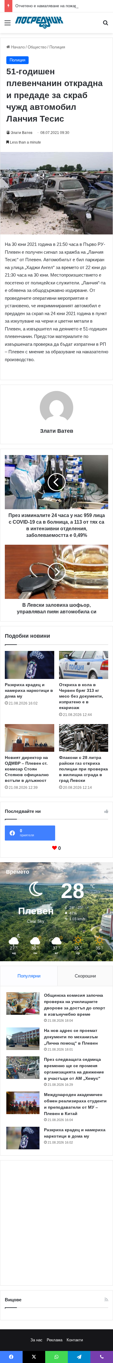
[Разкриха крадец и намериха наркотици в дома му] (29, 665)
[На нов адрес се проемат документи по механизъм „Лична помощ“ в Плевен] (22, 1038)
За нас (36, 1340)
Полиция (57, 47)
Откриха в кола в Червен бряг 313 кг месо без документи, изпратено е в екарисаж (81, 696)
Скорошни (85, 975)
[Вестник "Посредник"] (39, 23)
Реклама (54, 1340)
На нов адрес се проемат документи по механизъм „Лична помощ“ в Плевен (71, 1036)
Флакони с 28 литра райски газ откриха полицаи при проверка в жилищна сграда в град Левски (83, 769)
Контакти (75, 1340)
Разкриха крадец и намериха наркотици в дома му (29, 690)
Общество (37, 47)
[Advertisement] (56, 1222)
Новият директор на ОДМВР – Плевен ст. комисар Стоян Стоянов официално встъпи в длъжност (27, 769)
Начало (17, 47)
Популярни (28, 975)
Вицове (13, 1299)
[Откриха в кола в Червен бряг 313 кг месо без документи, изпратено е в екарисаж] (83, 665)
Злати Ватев (21, 133)
